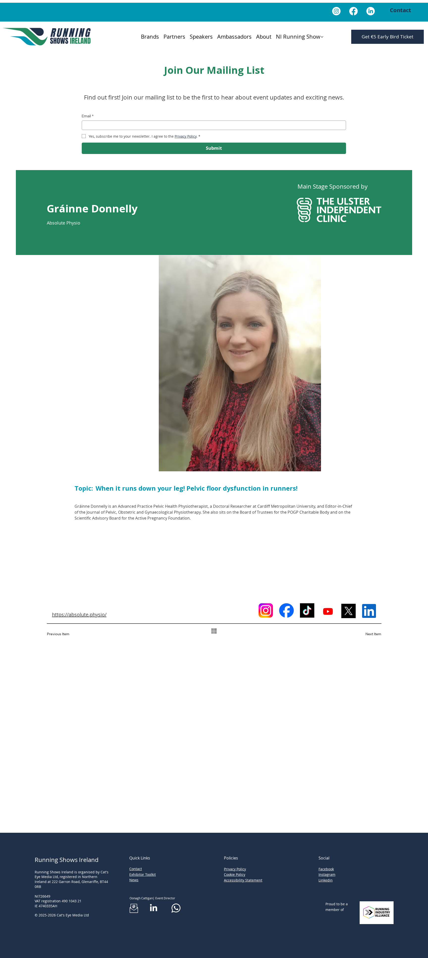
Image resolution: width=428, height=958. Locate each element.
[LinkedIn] (370, 11)
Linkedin (326, 880)
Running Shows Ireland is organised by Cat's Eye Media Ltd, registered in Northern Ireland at (71, 877)
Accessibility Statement (243, 880)
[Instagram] (336, 11)
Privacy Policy (235, 869)
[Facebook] (353, 11)
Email (88, 116)
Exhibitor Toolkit (142, 874)
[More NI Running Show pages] (322, 37)
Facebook (326, 869)
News (133, 880)
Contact (135, 868)
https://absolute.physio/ (79, 614)
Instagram (327, 874)
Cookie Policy (234, 874)
